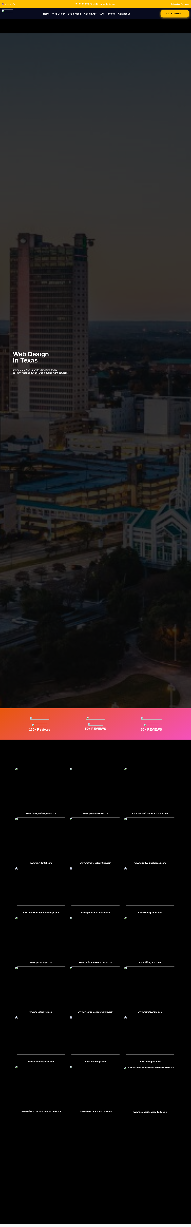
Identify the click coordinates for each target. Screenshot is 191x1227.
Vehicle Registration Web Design (41, 959)
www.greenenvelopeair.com (95, 912)
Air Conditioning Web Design (95, 909)
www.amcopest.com (150, 1061)
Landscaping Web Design (150, 810)
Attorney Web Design (41, 810)
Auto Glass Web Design (150, 859)
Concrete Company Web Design (95, 1108)
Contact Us (124, 13)
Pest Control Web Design (150, 1058)
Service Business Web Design (95, 810)
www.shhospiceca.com (150, 912)
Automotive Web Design (41, 1108)
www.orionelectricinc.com (41, 1061)
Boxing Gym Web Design (41, 1008)
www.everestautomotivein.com (96, 1111)
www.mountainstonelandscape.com (150, 813)
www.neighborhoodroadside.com (150, 1112)
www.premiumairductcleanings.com (41, 912)
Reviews (111, 13)
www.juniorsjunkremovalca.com (95, 962)
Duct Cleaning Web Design (41, 909)
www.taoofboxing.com (41, 1012)
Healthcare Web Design (150, 909)
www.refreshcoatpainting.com (95, 863)
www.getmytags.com (41, 962)
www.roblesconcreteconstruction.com (41, 1111)
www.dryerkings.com (95, 1061)
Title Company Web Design (150, 1008)
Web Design (58, 13)
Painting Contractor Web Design (95, 859)
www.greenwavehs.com (95, 813)
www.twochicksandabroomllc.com (95, 1012)
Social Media (74, 13)
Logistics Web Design (150, 959)
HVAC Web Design (95, 1058)
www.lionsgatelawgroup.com (41, 813)
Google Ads (90, 13)
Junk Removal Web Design (95, 959)
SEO (101, 13)
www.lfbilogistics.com (150, 962)
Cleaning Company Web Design (95, 1008)
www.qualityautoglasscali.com (150, 863)
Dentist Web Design (41, 859)
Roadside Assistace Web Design (150, 1109)
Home (46, 13)
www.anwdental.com (41, 863)
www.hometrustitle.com (150, 1012)
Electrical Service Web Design (41, 1058)
